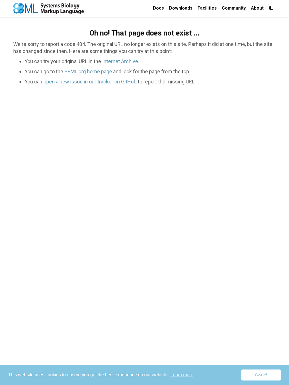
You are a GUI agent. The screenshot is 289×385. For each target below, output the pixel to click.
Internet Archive (120, 61)
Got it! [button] (261, 375)
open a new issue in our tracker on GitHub (90, 82)
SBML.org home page (88, 71)
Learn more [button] (181, 374)
